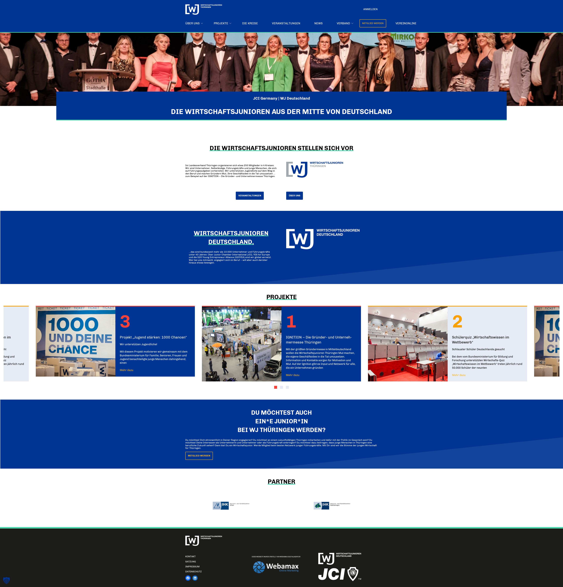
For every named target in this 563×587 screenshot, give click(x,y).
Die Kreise (250, 23)
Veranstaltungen (286, 23)
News (318, 23)
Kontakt (190, 556)
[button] (275, 387)
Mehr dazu (126, 370)
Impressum (192, 566)
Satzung (190, 561)
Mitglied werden (373, 23)
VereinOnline (406, 23)
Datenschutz (193, 571)
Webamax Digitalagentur (290, 557)
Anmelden (370, 9)
